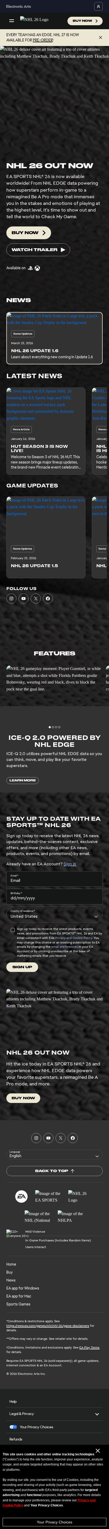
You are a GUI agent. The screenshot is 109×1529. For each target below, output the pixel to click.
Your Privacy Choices (54, 1522)
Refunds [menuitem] (16, 1439)
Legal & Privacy (22, 1413)
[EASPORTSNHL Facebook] (48, 598)
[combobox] (54, 915)
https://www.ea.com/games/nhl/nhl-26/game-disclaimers (47, 1326)
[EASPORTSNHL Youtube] (24, 598)
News (11, 1280)
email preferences (64, 947)
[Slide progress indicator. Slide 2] (56, 727)
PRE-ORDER (43, 40)
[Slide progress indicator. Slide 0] (50, 727)
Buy (9, 1272)
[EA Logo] (21, 1196)
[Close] (100, 37)
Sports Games (18, 1304)
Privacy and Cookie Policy (73, 938)
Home (11, 1264)
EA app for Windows (22, 1288)
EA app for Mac (18, 1296)
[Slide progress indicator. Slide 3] (59, 727)
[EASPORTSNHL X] (36, 598)
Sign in (69, 864)
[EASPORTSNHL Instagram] (11, 598)
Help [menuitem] (13, 1401)
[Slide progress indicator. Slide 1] (53, 727)
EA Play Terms (89, 1347)
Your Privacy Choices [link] (36, 1427)
